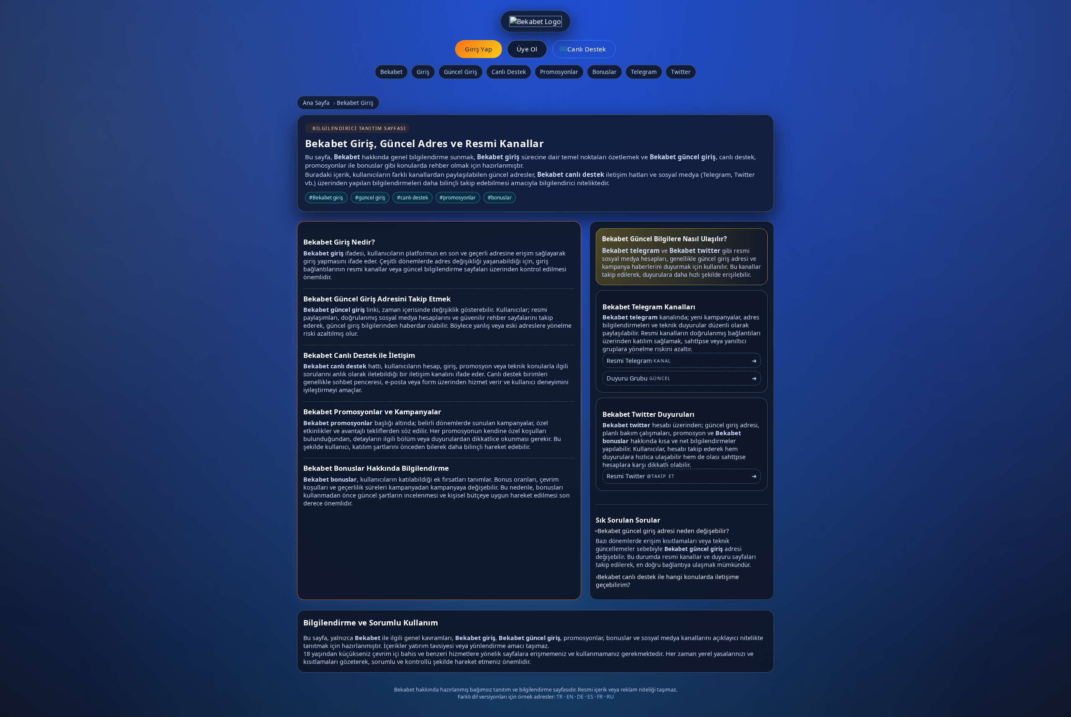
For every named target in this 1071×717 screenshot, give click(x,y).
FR (600, 696)
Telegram (644, 72)
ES (590, 696)
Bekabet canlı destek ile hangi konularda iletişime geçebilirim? (667, 581)
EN (569, 696)
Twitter (681, 72)
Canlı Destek (509, 72)
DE (580, 696)
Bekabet (391, 72)
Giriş (423, 72)
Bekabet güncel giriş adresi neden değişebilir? (663, 531)
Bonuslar (604, 72)
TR (559, 696)
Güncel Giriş (460, 72)
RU (610, 696)
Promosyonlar (559, 72)
